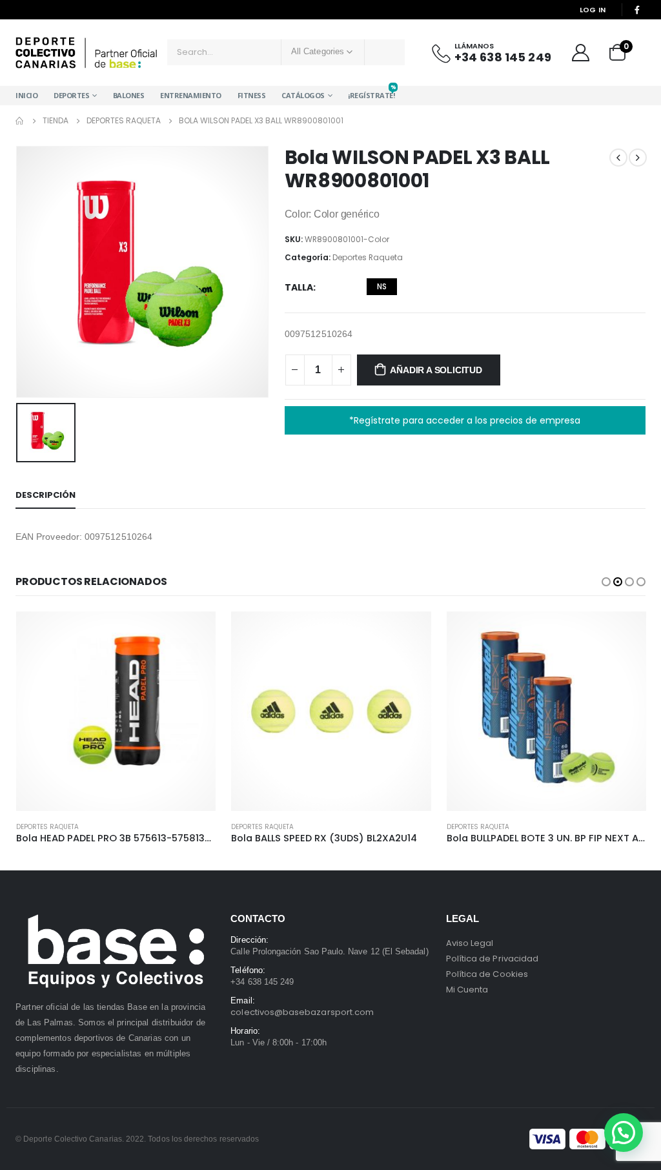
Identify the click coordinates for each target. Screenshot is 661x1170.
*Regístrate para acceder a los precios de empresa (464, 420)
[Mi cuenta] (580, 52)
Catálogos (303, 95)
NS (382, 286)
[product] (115, 711)
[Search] (385, 52)
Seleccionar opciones (194, 632)
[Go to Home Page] (20, 120)
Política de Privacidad (492, 958)
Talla (299, 287)
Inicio (26, 95)
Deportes (71, 95)
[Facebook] (637, 9)
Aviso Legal (470, 943)
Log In (593, 10)
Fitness (252, 95)
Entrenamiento (190, 95)
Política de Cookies (487, 974)
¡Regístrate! (371, 93)
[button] (606, 582)
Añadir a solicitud (436, 370)
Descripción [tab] (45, 495)
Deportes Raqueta (367, 257)
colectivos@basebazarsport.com (302, 1012)
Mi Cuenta (467, 989)
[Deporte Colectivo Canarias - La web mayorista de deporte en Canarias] (86, 52)
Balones (129, 95)
